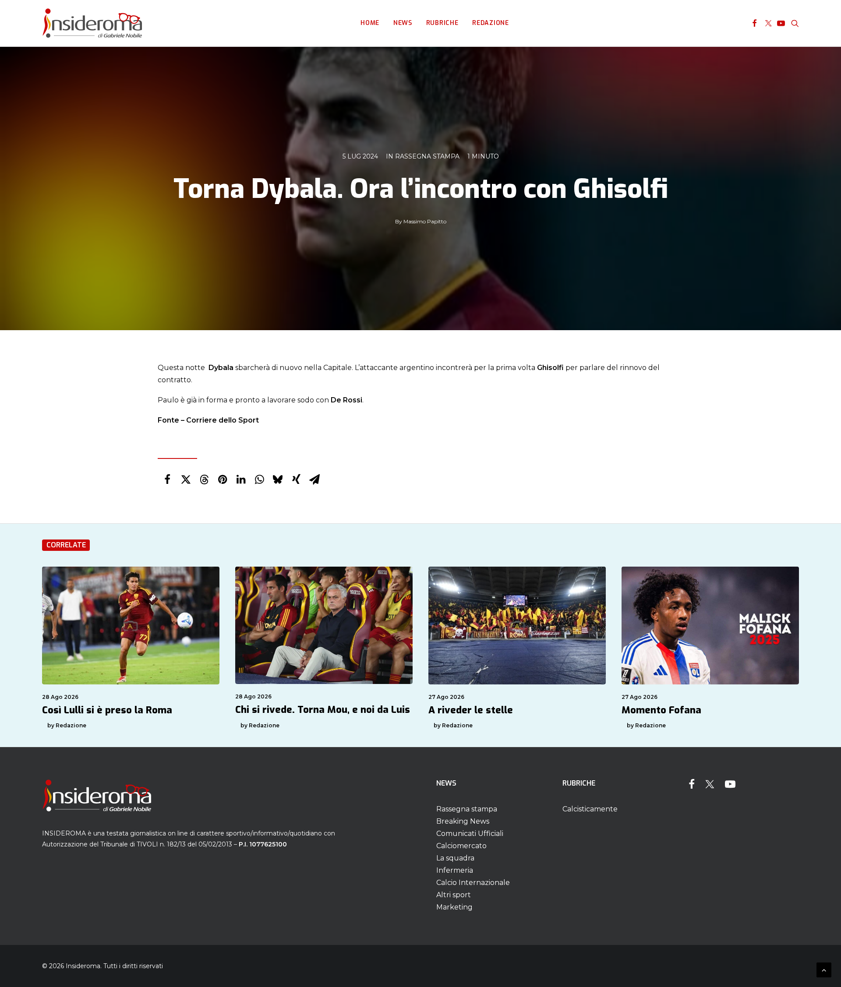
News (402, 23)
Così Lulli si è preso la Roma (107, 710)
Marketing (454, 907)
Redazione (490, 23)
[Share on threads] (204, 479)
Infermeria (454, 870)
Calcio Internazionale (473, 882)
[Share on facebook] (167, 479)
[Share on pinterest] (222, 479)
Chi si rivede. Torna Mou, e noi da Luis (322, 709)
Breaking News (462, 821)
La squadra (455, 858)
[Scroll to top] (823, 969)
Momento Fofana (661, 710)
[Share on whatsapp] (259, 479)
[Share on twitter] (185, 479)
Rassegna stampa (427, 156)
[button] (754, 23)
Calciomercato (461, 846)
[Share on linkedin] (241, 479)
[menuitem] (369, 23)
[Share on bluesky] (277, 479)
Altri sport (453, 895)
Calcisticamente (590, 809)
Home (369, 23)
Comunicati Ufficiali (469, 833)
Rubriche (442, 23)
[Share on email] (314, 479)
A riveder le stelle (470, 710)
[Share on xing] (296, 479)
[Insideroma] (92, 23)
